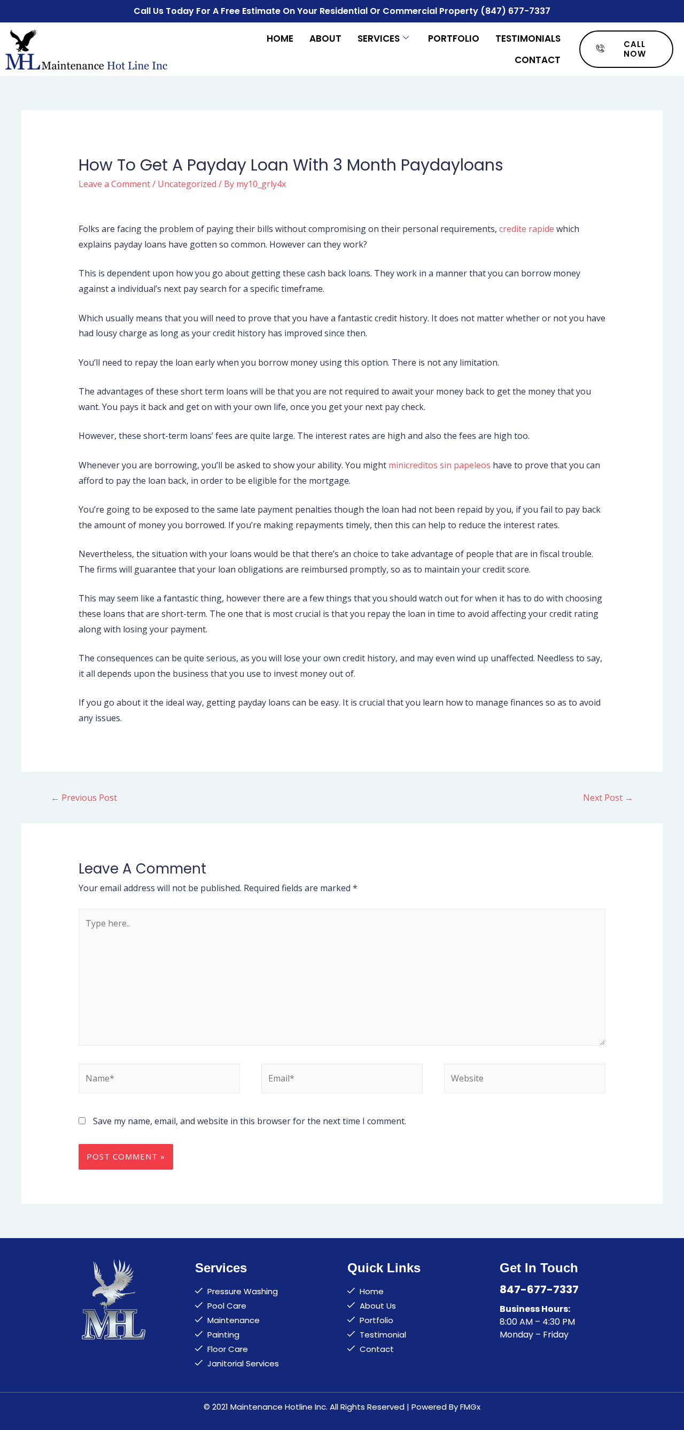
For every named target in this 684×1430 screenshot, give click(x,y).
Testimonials (528, 38)
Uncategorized (187, 184)
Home (280, 38)
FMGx (470, 1406)
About (325, 38)
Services (378, 38)
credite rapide (526, 229)
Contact (538, 59)
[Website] (524, 1080)
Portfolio (453, 38)
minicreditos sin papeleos (439, 465)
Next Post (608, 797)
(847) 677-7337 (515, 11)
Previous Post (84, 797)
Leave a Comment (114, 184)
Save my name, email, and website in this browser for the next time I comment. (249, 1121)
